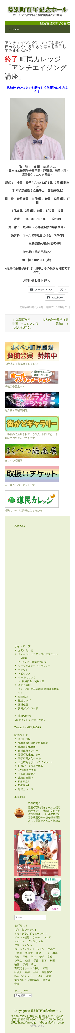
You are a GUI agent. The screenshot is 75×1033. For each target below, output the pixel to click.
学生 (33, 956)
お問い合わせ (25, 650)
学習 (41, 956)
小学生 (18, 960)
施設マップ (24, 700)
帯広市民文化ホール (29, 758)
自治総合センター (28, 750)
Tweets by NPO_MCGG (27, 727)
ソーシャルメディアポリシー (34, 665)
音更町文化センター (29, 754)
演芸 (33, 964)
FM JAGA (23, 781)
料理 (52, 960)
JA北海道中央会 (27, 770)
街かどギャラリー (24, 976)
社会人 (18, 972)
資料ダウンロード (28, 708)
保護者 (29, 953)
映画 (16, 964)
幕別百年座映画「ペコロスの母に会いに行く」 (25, 323)
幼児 (27, 960)
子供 (25, 956)
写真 (55, 953)
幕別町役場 (24, 739)
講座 (40, 976)
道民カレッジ (25, 789)
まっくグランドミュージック (30, 933)
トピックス (24, 673)
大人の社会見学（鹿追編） (55, 321)
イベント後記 (21, 937)
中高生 (51, 949)
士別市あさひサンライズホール (35, 762)
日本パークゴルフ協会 (30, 766)
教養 (44, 960)
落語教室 (23, 704)
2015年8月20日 (35, 307)
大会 (16, 956)
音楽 (16, 983)
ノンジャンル (35, 941)
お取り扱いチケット (25, 929)
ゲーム (36, 937)
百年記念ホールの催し (26, 968)
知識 (45, 968)
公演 (46, 953)
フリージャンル (23, 945)
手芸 (35, 960)
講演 (48, 976)
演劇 (25, 964)
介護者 (18, 953)
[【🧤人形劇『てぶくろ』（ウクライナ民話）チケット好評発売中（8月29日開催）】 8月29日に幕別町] (37, 853)
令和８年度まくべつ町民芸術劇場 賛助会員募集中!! (38, 689)
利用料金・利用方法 (33, 681)
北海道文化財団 (27, 746)
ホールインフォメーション (29, 949)
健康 (38, 953)
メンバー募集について (34, 662)
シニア (47, 937)
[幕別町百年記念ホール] (37, 10)
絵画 (35, 972)
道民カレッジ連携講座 (26, 980)
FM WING (23, 785)
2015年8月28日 (60, 307)
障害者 (46, 980)
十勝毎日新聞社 (27, 774)
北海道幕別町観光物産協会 (33, 743)
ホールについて (27, 677)
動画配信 (23, 696)
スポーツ (19, 941)
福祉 (27, 972)
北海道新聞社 (25, 777)
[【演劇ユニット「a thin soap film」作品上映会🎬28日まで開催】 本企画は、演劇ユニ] (37, 901)
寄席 (50, 956)
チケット (23, 669)
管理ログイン (37, 1025)
